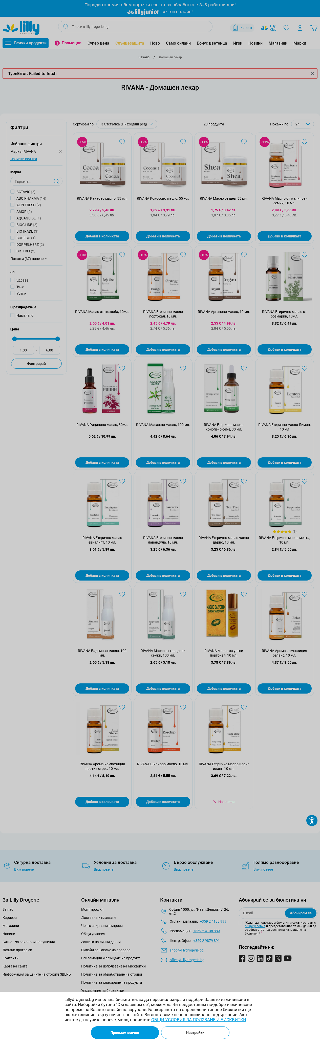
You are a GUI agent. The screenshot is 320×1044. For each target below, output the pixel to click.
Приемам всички (125, 1033)
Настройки (195, 1033)
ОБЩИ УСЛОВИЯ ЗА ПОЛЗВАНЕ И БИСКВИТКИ (198, 1019)
